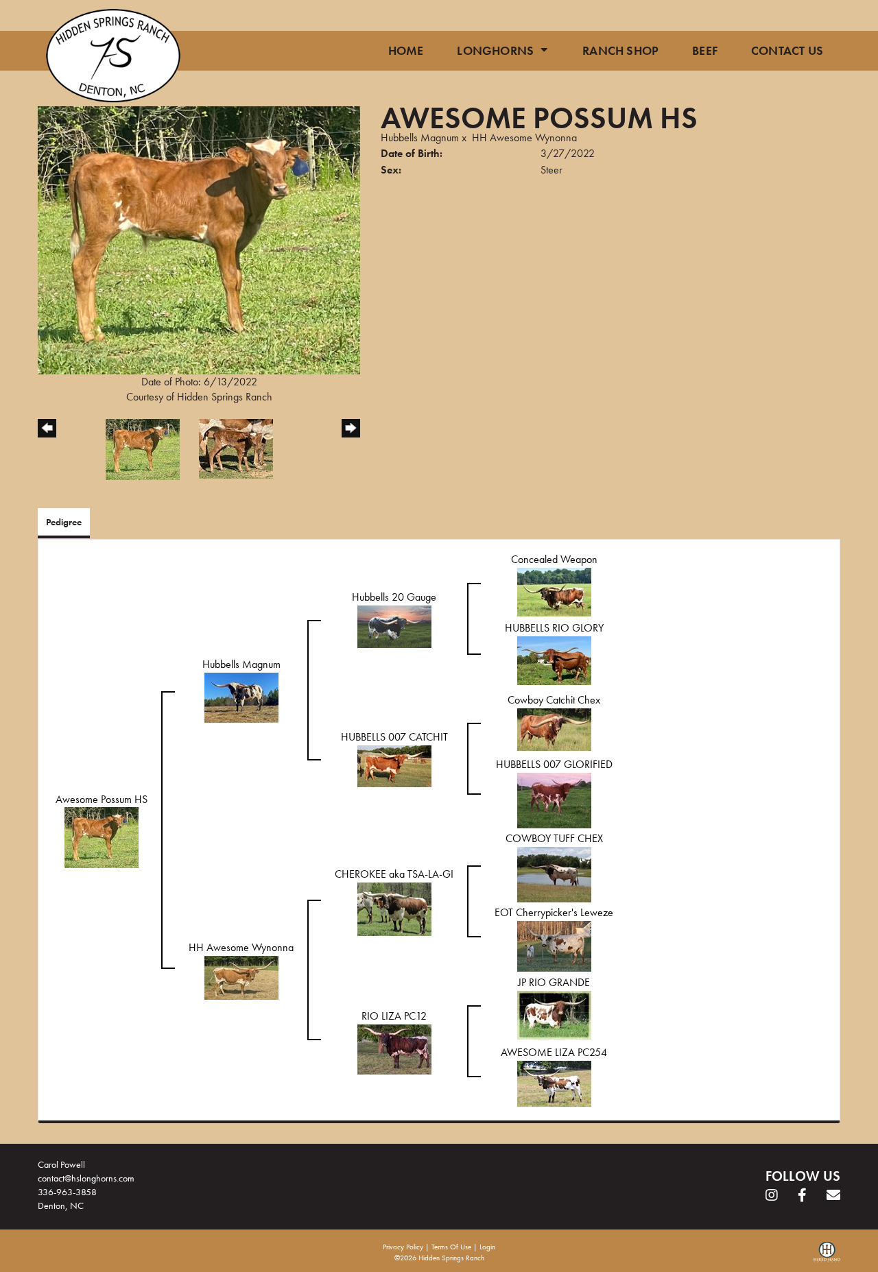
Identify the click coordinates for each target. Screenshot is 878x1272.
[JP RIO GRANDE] (554, 1014)
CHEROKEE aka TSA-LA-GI (394, 874)
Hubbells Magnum (420, 137)
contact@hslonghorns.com (86, 1178)
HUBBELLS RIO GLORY (554, 628)
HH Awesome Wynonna (524, 137)
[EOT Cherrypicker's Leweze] (554, 944)
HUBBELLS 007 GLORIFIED (554, 764)
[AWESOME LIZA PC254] (554, 1082)
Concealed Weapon (554, 559)
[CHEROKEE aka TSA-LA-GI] (394, 907)
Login (487, 1246)
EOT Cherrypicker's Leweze (554, 912)
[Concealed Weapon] (554, 591)
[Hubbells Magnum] (241, 696)
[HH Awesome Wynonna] (241, 976)
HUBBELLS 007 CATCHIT (394, 737)
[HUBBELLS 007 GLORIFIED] (554, 799)
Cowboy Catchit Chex (554, 700)
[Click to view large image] (199, 239)
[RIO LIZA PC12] (394, 1048)
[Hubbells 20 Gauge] (394, 625)
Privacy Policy (403, 1246)
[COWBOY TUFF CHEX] (554, 873)
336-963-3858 (67, 1192)
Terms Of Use (451, 1246)
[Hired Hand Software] (827, 1257)
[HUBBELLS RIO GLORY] (554, 659)
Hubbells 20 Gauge (394, 597)
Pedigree (64, 522)
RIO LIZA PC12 (394, 1016)
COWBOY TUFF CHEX (554, 838)
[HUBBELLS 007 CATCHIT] (394, 765)
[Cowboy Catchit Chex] (554, 728)
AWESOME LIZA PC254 (554, 1052)
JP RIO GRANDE (554, 982)
